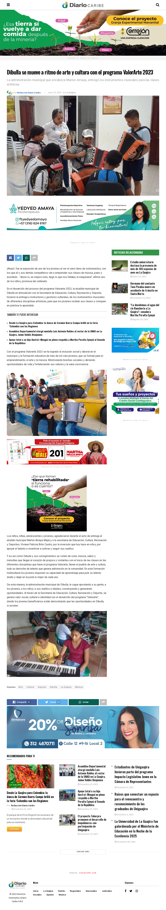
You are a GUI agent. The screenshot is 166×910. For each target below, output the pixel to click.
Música (79, 687)
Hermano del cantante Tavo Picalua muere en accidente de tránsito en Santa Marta (144, 288)
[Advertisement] (135, 454)
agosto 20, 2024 (140, 319)
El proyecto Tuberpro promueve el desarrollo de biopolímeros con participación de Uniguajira (92, 823)
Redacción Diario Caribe (29, 92)
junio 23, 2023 (54, 92)
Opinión (50, 894)
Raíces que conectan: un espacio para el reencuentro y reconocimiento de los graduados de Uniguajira (137, 801)
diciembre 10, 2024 (141, 297)
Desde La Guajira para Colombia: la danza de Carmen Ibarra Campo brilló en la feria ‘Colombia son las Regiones (53, 324)
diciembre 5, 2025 (124, 787)
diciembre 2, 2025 (124, 814)
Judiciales (107, 891)
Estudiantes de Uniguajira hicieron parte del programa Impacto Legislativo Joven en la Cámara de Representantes (135, 774)
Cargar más (83, 851)
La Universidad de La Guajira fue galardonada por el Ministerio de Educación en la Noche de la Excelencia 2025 (137, 828)
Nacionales (91, 891)
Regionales (75, 891)
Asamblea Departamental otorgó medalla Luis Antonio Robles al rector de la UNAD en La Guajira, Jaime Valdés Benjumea (55, 332)
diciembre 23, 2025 (22, 809)
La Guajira (70, 92)
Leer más (14, 829)
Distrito (61, 891)
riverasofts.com (87, 873)
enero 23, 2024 (139, 276)
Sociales (37, 894)
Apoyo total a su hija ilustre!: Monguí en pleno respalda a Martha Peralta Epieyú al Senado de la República (57, 341)
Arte (20, 687)
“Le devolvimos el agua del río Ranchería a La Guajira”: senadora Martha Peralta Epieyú (144, 310)
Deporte (42, 687)
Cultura (30, 687)
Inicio (35, 891)
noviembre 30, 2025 (125, 841)
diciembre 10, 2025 (89, 834)
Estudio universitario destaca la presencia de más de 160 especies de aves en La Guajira (143, 267)
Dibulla (53, 687)
